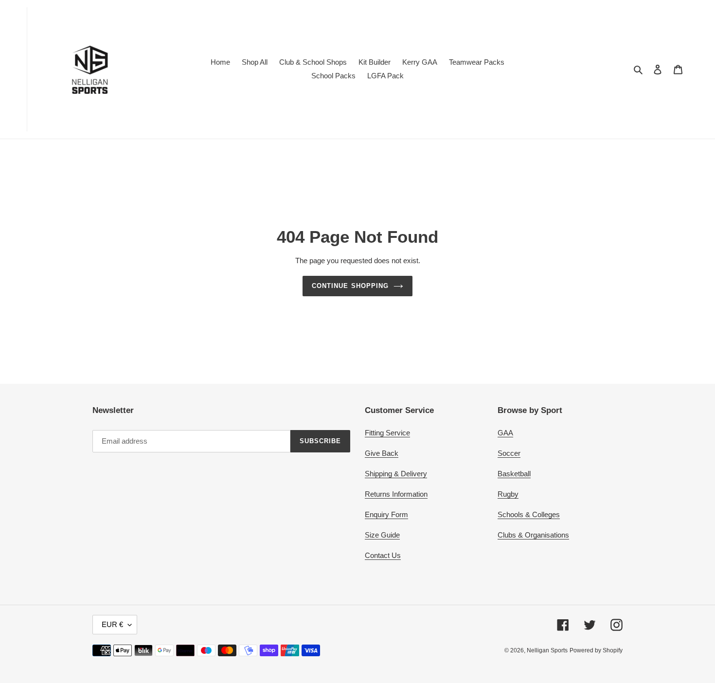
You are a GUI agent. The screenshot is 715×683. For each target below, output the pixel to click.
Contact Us (383, 555)
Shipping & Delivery (396, 473)
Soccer (509, 453)
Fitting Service (387, 433)
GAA (505, 433)
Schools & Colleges (529, 514)
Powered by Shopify (596, 650)
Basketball (514, 473)
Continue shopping (350, 285)
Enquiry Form (386, 514)
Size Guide (382, 535)
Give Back (381, 453)
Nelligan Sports (547, 650)
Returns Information (396, 494)
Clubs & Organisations (533, 535)
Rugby (508, 494)
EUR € (112, 624)
